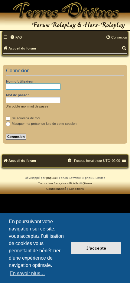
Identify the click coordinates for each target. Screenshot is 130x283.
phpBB (51, 177)
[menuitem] (16, 37)
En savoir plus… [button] (27, 273)
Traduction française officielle (58, 183)
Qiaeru (87, 183)
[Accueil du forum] (65, 15)
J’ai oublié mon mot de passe (27, 106)
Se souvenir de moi (25, 118)
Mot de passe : (17, 95)
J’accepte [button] (96, 248)
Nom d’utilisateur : (21, 81)
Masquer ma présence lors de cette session (43, 123)
